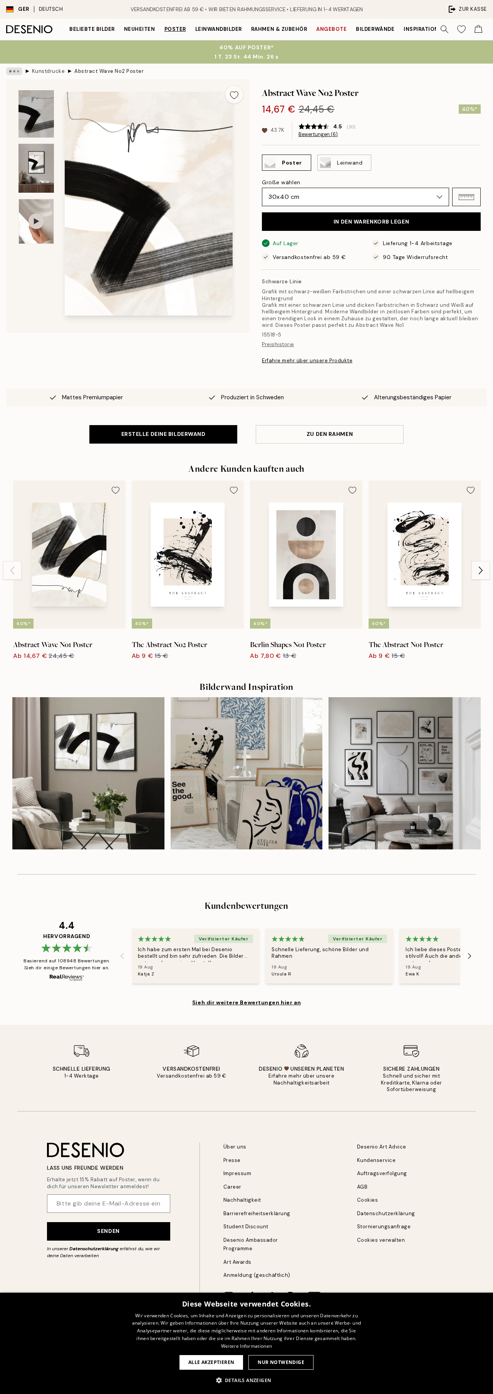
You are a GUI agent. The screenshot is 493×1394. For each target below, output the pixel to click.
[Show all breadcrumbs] (14, 71)
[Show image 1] (36, 114)
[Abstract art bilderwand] (405, 773)
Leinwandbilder (218, 29)
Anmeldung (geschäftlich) (256, 1275)
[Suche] (444, 29)
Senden (108, 1231)
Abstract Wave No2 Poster (109, 71)
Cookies (367, 1200)
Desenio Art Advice (381, 1146)
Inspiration (421, 29)
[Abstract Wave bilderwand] (88, 773)
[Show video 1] (36, 221)
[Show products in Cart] (478, 29)
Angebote (331, 29)
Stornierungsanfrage (384, 1226)
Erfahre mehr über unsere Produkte (307, 360)
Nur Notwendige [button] (281, 1362)
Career (232, 1187)
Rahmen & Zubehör (279, 29)
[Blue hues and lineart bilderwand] (247, 773)
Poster (175, 29)
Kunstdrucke (48, 71)
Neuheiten (139, 29)
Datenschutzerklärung (94, 1249)
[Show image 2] (36, 168)
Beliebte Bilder (92, 29)
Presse (232, 1160)
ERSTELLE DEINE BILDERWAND (163, 433)
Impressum (237, 1173)
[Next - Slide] (480, 570)
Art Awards (237, 1262)
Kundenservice (376, 1160)
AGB (362, 1187)
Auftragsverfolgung (382, 1173)
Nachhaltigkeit (242, 1200)
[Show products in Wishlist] (461, 29)
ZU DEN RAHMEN (330, 433)
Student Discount (245, 1226)
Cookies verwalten (381, 1240)
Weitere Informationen (246, 1346)
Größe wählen (281, 182)
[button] (466, 197)
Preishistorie (278, 344)
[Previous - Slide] (12, 570)
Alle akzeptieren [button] (211, 1362)
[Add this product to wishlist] (234, 94)
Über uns (234, 1146)
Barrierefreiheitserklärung (257, 1213)
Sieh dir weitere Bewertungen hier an (246, 1002)
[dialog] (246, 1343)
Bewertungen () (318, 134)
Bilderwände (375, 29)
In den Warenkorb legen (371, 221)
